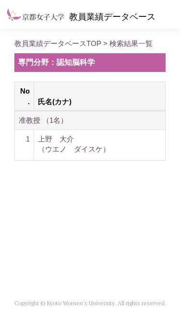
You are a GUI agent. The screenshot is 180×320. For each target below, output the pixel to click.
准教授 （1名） (43, 120)
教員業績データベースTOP (57, 43)
